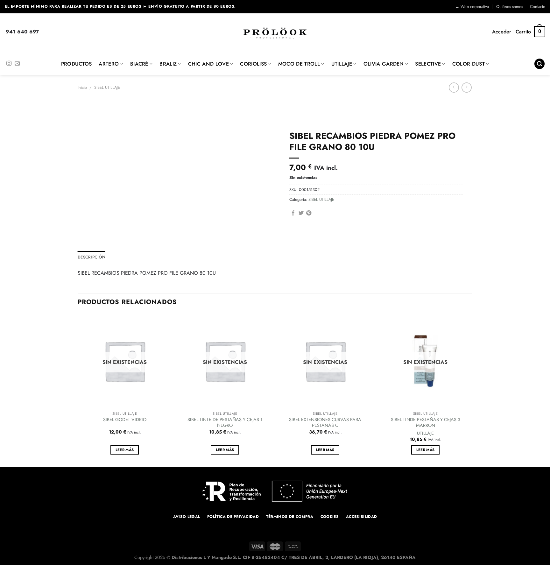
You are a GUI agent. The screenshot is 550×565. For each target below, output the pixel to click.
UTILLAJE (341, 63)
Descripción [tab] (91, 257)
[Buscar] (539, 64)
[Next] (472, 390)
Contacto (537, 7)
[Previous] (78, 390)
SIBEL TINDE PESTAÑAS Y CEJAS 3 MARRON (425, 422)
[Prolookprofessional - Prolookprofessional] (275, 32)
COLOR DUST (468, 63)
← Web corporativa (472, 7)
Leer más (125, 449)
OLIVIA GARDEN (383, 63)
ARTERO (109, 63)
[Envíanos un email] (17, 64)
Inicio (82, 87)
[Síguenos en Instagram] (8, 64)
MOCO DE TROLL (299, 63)
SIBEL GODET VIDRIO (124, 420)
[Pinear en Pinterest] (308, 213)
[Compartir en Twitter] (301, 213)
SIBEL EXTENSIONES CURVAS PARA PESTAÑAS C (325, 422)
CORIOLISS (253, 63)
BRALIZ (168, 63)
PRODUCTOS (76, 63)
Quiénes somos (509, 7)
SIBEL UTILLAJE (107, 87)
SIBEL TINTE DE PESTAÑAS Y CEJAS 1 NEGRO (224, 422)
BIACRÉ (139, 63)
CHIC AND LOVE (208, 63)
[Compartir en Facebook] (293, 213)
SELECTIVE (428, 63)
